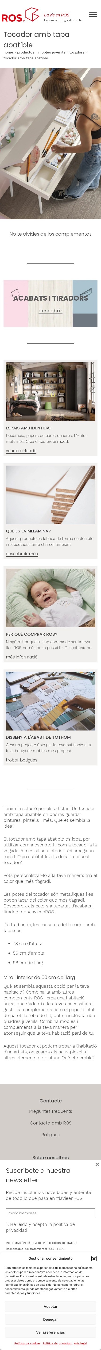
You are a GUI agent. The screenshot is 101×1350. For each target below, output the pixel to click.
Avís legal (80, 1343)
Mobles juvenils (51, 52)
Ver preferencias (50, 1332)
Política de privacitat (57, 1343)
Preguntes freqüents (50, 1111)
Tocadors (76, 52)
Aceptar (51, 1306)
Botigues (51, 1135)
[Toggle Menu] (93, 14)
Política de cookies (27, 1343)
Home (8, 52)
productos (25, 52)
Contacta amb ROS (50, 1123)
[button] (94, 1258)
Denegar (50, 1319)
